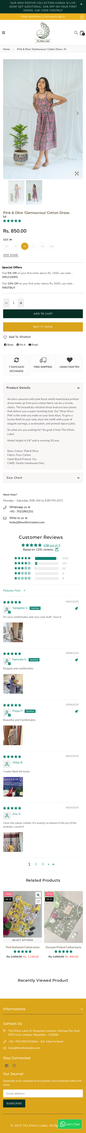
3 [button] (43, 864)
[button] (12, 221)
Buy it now (43, 327)
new (8, 899)
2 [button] (36, 864)
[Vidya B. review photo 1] (13, 787)
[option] (43, 119)
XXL (51, 246)
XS (6, 246)
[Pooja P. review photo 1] (13, 735)
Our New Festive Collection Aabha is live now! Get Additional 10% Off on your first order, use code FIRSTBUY (43, 6)
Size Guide (10, 255)
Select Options (22, 940)
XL (42, 246)
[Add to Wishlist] (38, 901)
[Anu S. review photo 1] (13, 842)
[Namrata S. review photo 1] (13, 684)
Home (6, 49)
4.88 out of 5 (51, 545)
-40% (8, 894)
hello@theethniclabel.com (26, 522)
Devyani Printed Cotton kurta (63, 947)
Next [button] (78, 113)
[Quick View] (38, 895)
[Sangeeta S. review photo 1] (13, 632)
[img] (12, 602)
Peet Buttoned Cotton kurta (22, 947)
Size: (7, 239)
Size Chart (14, 478)
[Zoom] (77, 173)
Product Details (18, 388)
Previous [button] (8, 113)
